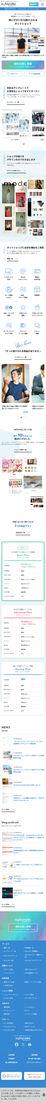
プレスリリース (9, 1011)
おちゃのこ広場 (9, 1030)
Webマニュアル (30, 1027)
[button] (42, 4)
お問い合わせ (29, 1023)
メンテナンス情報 (31, 1014)
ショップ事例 (29, 995)
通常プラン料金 (9, 982)
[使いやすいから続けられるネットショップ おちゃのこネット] (8, 6)
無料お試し (34, 4)
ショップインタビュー (11, 995)
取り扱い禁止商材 (34, 1059)
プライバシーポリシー (34, 1062)
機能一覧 (10, 259)
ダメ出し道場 (8, 998)
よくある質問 (8, 1023)
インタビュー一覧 (20, 357)
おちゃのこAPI (9, 960)
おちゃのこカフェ (10, 1027)
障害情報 (7, 1014)
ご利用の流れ (8, 985)
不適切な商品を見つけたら (34, 1030)
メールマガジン (30, 1007)
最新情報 (7, 1007)
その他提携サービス (31, 973)
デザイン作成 (8, 969)
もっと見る (5, 809)
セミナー (28, 1011)
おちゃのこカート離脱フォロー (34, 956)
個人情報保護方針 (11, 1062)
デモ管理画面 (35, 74)
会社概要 (11, 1055)
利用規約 (11, 1059)
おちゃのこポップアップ (33, 960)
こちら (14, 1099)
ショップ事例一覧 (20, 450)
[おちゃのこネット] (23, 1040)
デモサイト (14, 74)
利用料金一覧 (20, 533)
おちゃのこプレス (31, 998)
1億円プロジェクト (31, 969)
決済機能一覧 (29, 948)
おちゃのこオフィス (10, 956)
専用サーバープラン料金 (33, 982)
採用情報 (34, 1055)
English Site (42, 0)
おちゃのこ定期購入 (31, 951)
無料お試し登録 (23, 65)
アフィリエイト (9, 973)
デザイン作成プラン (14, 171)
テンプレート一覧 (13, 102)
